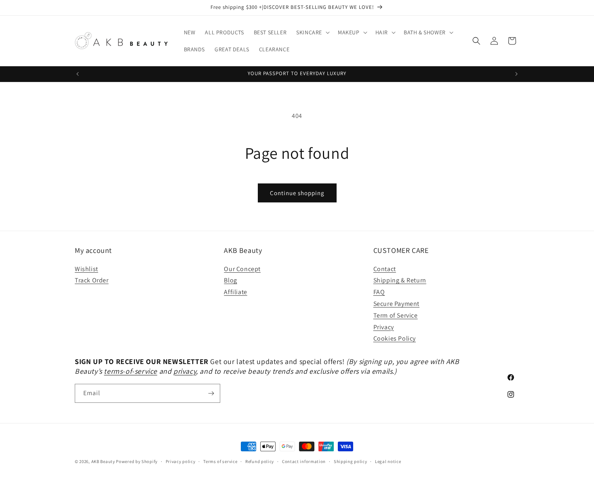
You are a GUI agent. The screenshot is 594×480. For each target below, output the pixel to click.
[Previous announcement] (77, 74)
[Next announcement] (516, 74)
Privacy (383, 327)
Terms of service (220, 461)
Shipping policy (350, 461)
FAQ (379, 292)
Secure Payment (396, 303)
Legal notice (388, 461)
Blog (230, 280)
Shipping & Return (399, 280)
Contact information (304, 461)
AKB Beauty (103, 461)
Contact (384, 269)
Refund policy (259, 461)
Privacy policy (181, 461)
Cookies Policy (394, 338)
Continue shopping (297, 193)
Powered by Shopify (137, 461)
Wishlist (86, 269)
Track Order (92, 280)
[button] (312, 32)
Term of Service (395, 315)
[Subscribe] (211, 393)
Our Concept (242, 269)
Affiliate (235, 292)
